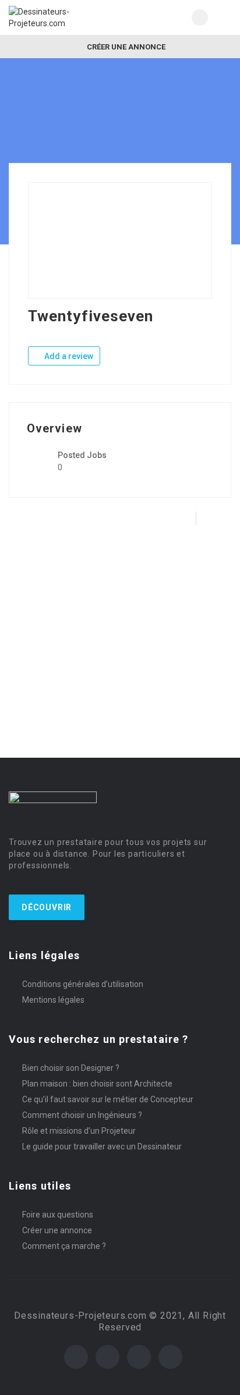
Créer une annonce (125, 46)
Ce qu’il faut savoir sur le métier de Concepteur (107, 1099)
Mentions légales (53, 999)
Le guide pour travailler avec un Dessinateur (102, 1146)
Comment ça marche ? (64, 1246)
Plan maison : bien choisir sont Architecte (97, 1083)
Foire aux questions (57, 1214)
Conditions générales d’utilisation (82, 984)
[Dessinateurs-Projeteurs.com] (64, 17)
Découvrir (47, 907)
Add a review (68, 356)
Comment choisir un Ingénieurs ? (82, 1115)
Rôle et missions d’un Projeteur (79, 1130)
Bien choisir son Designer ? (70, 1068)
